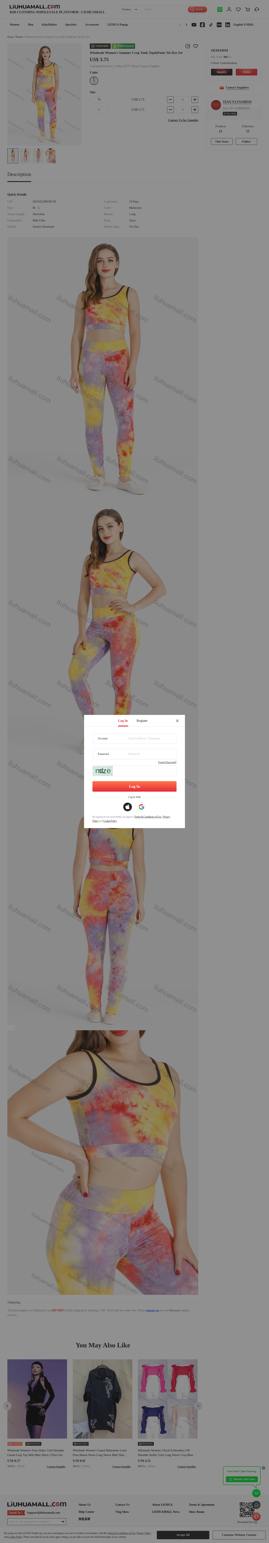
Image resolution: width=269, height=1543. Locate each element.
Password (103, 754)
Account (103, 738)
